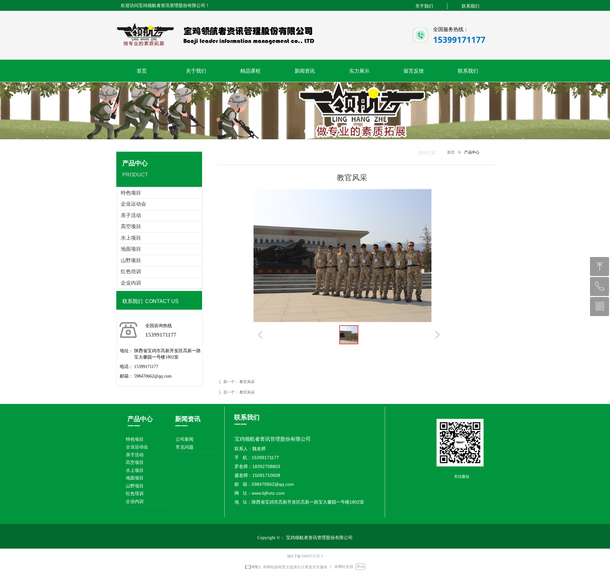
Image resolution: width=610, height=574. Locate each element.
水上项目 (131, 238)
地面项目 (131, 249)
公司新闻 (184, 439)
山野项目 (131, 260)
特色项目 (131, 192)
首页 (451, 152)
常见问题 (184, 447)
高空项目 (131, 226)
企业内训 (131, 283)
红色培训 (131, 271)
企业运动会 (133, 204)
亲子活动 (131, 215)
